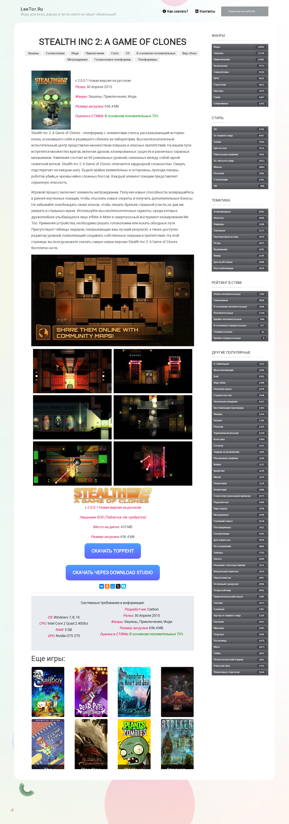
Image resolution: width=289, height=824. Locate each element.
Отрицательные (239, 332)
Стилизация (239, 179)
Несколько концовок (239, 401)
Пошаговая (239, 483)
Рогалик (239, 426)
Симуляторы (239, 72)
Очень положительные (239, 294)
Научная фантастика (239, 237)
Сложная (239, 609)
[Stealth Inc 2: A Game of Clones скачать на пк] (72, 417)
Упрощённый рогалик (239, 433)
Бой (239, 376)
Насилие (239, 622)
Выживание (239, 249)
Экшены (33, 53)
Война (239, 464)
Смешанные (239, 300)
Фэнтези (239, 218)
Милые (239, 167)
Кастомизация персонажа (239, 408)
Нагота (239, 559)
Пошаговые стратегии (239, 672)
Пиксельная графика (239, 154)
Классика (239, 439)
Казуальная (239, 65)
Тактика (239, 603)
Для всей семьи (239, 262)
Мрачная (239, 628)
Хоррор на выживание (239, 452)
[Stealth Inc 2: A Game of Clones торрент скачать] (153, 371)
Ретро (239, 243)
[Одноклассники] (107, 586)
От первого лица (239, 135)
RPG (239, 78)
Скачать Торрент (113, 551)
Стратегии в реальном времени (239, 496)
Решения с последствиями (239, 565)
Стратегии (239, 84)
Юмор (239, 255)
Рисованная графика (239, 458)
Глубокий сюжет (239, 521)
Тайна (239, 653)
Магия (239, 477)
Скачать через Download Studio (113, 572)
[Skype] (123, 586)
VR (239, 186)
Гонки (239, 97)
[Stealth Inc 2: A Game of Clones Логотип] (113, 495)
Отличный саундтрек (239, 584)
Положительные (239, 313)
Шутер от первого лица (239, 615)
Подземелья (239, 502)
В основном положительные (155, 53)
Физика (239, 414)
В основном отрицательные (239, 325)
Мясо (239, 647)
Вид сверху (239, 508)
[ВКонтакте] (101, 586)
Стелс (115, 53)
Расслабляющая (239, 268)
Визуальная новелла (239, 571)
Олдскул (239, 634)
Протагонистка (239, 577)
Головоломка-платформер (112, 59)
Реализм (239, 173)
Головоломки (55, 53)
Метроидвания (77, 59)
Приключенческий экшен (239, 596)
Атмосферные (239, 211)
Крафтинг (239, 471)
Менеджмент (239, 515)
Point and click (239, 666)
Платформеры (147, 59)
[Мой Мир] (112, 586)
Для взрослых (239, 540)
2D (128, 53)
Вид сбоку (189, 53)
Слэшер (239, 445)
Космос (239, 420)
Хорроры (239, 224)
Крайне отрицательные (239, 338)
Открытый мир (239, 590)
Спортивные (239, 103)
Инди (75, 53)
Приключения (95, 53)
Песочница (239, 640)
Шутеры (239, 91)
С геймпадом (239, 364)
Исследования (239, 546)
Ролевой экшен (239, 389)
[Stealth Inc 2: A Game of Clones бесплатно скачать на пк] (72, 371)
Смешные (239, 230)
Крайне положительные (239, 319)
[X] (118, 586)
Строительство (239, 395)
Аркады (239, 552)
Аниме (239, 142)
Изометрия (239, 489)
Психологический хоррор (239, 659)
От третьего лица (239, 160)
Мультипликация (239, 370)
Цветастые (239, 148)
